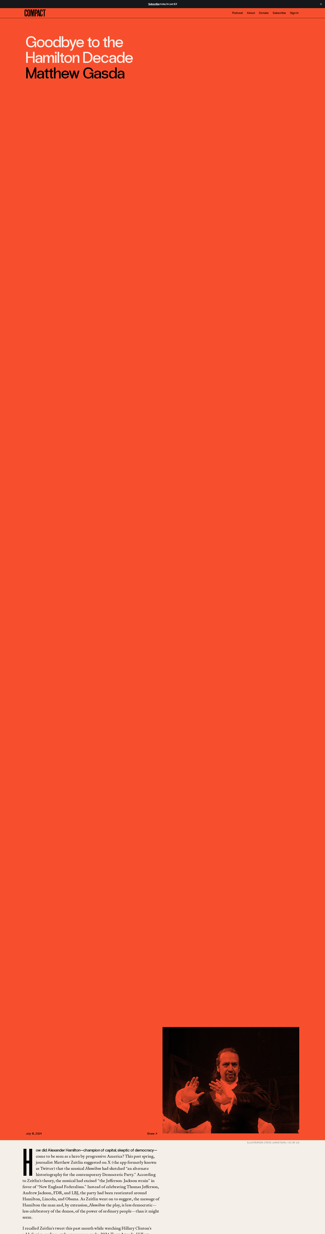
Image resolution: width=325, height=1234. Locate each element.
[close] (321, 4)
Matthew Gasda (75, 73)
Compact (35, 13)
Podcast (237, 13)
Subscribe (279, 13)
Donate (264, 13)
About (251, 13)
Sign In (294, 13)
